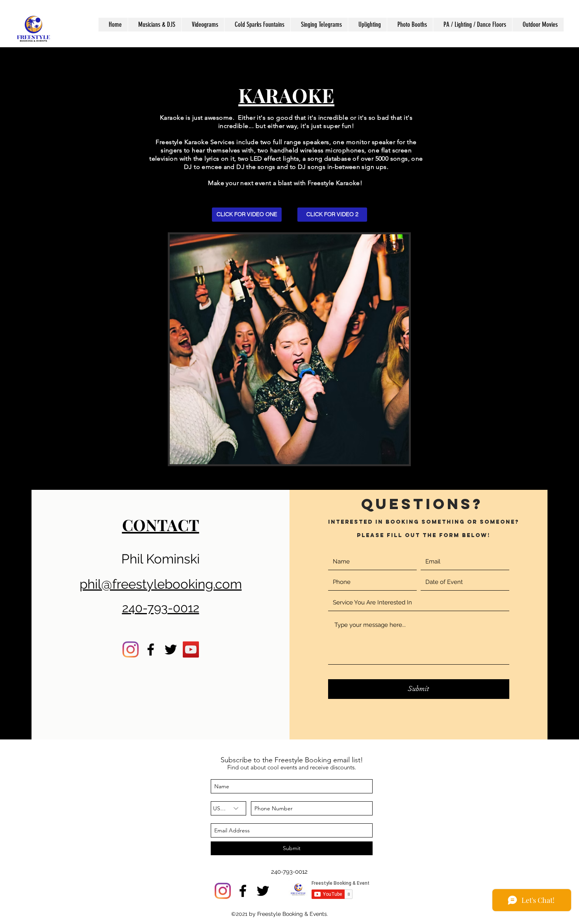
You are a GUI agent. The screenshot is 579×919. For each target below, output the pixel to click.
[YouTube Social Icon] (191, 649)
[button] (154, 24)
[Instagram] (130, 649)
